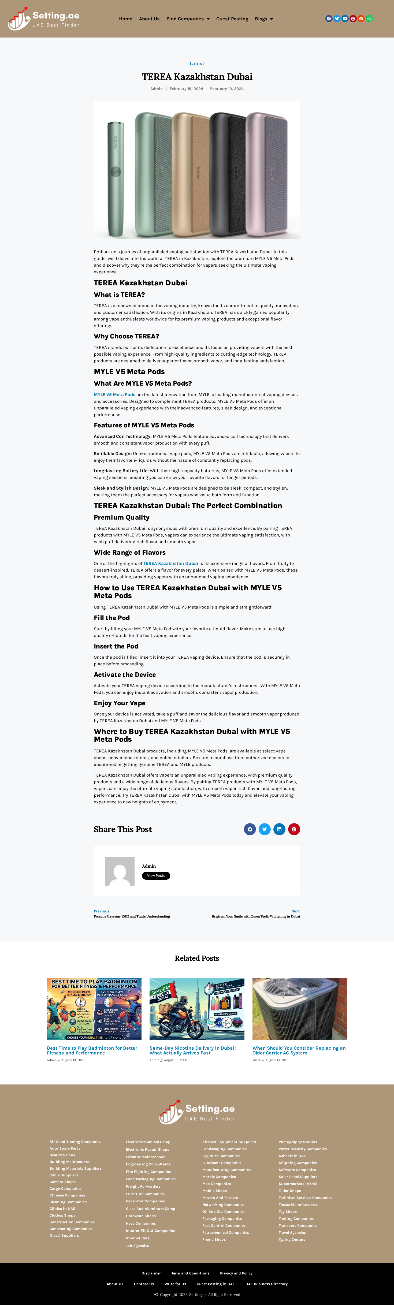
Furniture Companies (145, 1194)
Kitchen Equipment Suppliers (229, 1142)
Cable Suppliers (64, 1175)
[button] (329, 18)
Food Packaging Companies (151, 1179)
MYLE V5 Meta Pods (114, 394)
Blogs (261, 19)
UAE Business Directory (267, 1284)
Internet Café (137, 1238)
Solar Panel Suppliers (298, 1176)
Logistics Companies (221, 1156)
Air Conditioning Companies (75, 1141)
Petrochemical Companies (225, 1232)
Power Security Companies (303, 1149)
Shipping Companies (298, 1163)
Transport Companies (298, 1225)
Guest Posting (232, 19)
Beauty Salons (62, 1155)
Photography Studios (298, 1142)
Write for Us (175, 1284)
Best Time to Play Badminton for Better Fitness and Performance (92, 1050)
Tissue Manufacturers (298, 1204)
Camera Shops (63, 1182)
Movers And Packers (220, 1197)
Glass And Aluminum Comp (150, 1208)
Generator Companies (145, 1201)
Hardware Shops (141, 1216)
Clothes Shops (62, 1215)
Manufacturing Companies (226, 1170)
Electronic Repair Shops (147, 1149)
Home (125, 19)
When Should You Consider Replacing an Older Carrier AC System (299, 1050)
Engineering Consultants (148, 1164)
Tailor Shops (290, 1190)
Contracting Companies (71, 1228)
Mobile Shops (214, 1190)
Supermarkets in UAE (298, 1183)
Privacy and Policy (236, 1273)
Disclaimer (151, 1273)
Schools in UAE (292, 1156)
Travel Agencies (292, 1232)
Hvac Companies (141, 1223)
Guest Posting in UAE (216, 1284)
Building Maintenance (70, 1161)
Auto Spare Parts (65, 1148)
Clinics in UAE (62, 1208)
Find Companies (185, 19)
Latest (197, 63)
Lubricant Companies (221, 1163)
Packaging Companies (222, 1218)
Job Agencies (137, 1245)
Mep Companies (216, 1183)
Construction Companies (72, 1222)
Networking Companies (223, 1204)
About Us (149, 19)
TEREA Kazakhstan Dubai (170, 563)
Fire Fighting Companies (148, 1171)
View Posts (156, 875)
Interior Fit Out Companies (150, 1230)
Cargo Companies (65, 1188)
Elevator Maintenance (145, 1157)
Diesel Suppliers (64, 1235)
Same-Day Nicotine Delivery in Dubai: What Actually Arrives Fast (193, 1050)
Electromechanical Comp (148, 1142)
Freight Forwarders (143, 1186)
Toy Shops (288, 1211)
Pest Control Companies (224, 1225)
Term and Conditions (190, 1273)
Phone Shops (214, 1239)
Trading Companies (296, 1218)
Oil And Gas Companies (223, 1211)
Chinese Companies (67, 1195)
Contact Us (144, 1284)
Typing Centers (292, 1239)
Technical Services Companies (305, 1197)
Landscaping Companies (224, 1149)
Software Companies (297, 1170)
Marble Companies (219, 1176)
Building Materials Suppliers (76, 1168)
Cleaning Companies (68, 1202)
